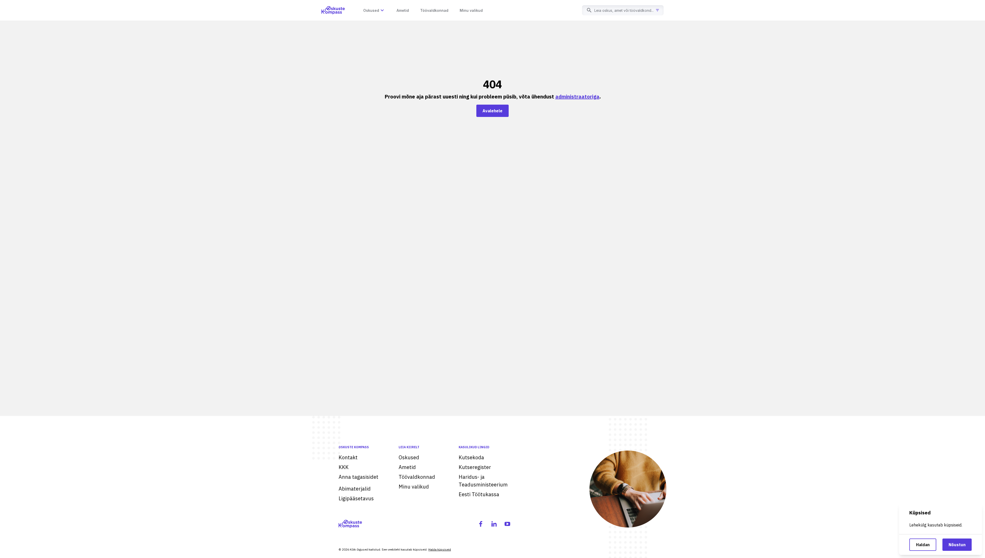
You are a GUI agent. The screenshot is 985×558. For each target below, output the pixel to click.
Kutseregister (475, 467)
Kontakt (348, 457)
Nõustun (957, 544)
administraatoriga (577, 96)
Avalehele (492, 110)
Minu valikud (414, 486)
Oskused (409, 457)
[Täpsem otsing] (657, 10)
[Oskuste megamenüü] (382, 10)
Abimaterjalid (355, 488)
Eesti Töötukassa (479, 494)
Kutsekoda (471, 457)
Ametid (407, 467)
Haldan (923, 544)
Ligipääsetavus (356, 498)
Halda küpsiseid (439, 549)
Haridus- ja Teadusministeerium (483, 480)
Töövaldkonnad (417, 476)
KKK (344, 467)
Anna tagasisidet (358, 476)
